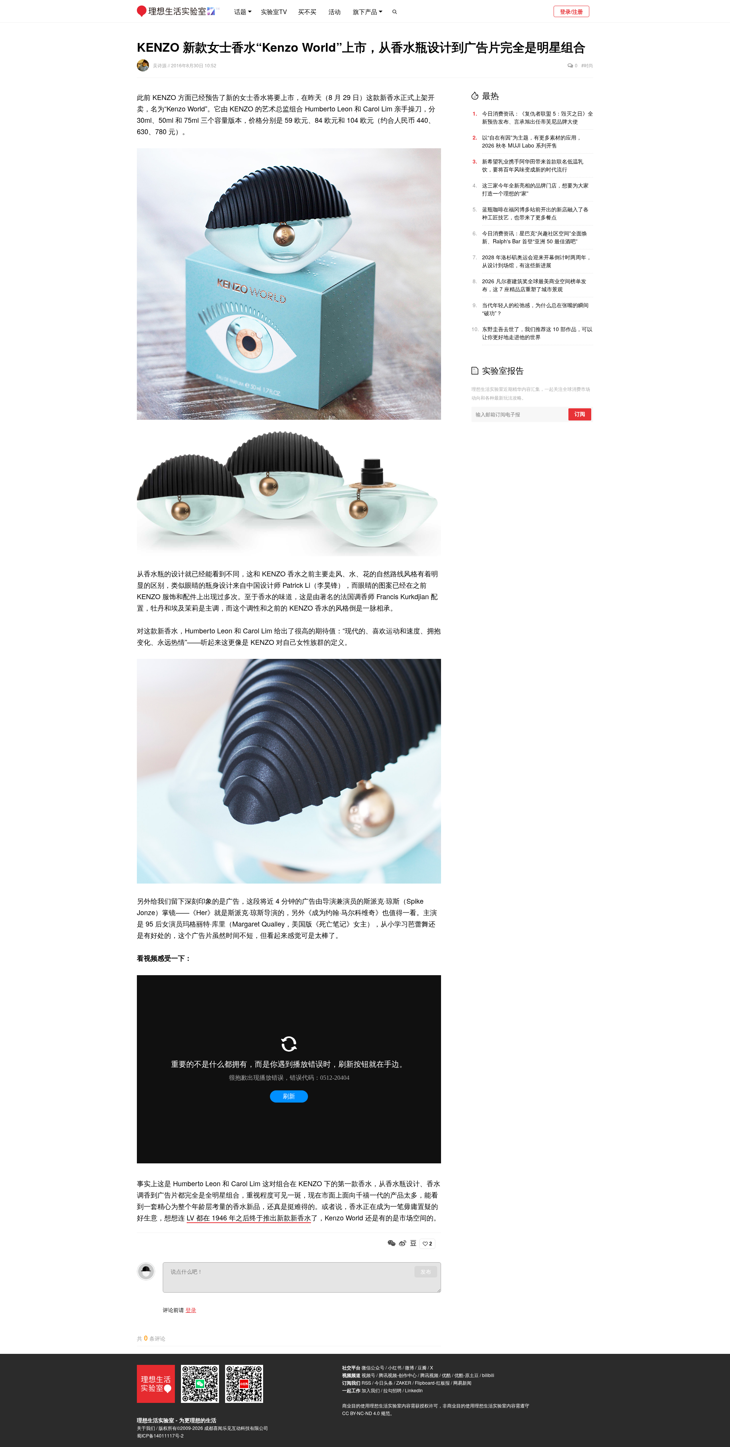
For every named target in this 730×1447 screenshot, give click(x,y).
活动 (334, 11)
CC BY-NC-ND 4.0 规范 (366, 1413)
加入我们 (371, 1390)
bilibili (488, 1375)
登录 (191, 1310)
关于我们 (146, 1428)
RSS (366, 1382)
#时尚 (587, 65)
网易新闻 (462, 1382)
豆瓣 (422, 1367)
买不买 (307, 11)
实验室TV (274, 11)
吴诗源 (160, 65)
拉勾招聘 (392, 1390)
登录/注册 (571, 11)
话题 (240, 11)
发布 (426, 1272)
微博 (409, 1367)
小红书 (395, 1367)
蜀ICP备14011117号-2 (160, 1435)
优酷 (446, 1375)
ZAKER (403, 1382)
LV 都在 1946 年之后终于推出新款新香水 (249, 1217)
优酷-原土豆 (466, 1375)
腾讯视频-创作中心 (398, 1375)
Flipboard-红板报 (432, 1382)
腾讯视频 (429, 1375)
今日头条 (384, 1382)
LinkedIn (414, 1390)
